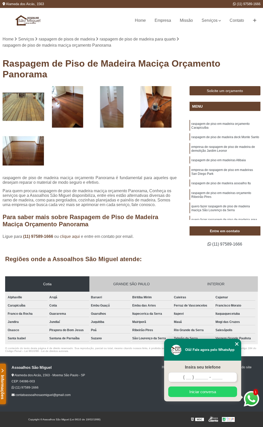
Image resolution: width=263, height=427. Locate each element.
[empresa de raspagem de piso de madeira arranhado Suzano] (156, 107)
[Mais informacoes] (254, 20)
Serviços (210, 20)
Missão (186, 20)
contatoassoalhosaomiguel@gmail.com (43, 395)
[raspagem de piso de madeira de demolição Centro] (23, 107)
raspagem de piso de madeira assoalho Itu (221, 183)
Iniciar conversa (202, 392)
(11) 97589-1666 (248, 4)
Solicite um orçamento (225, 91)
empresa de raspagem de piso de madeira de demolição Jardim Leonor (223, 148)
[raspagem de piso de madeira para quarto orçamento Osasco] (23, 151)
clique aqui (70, 236)
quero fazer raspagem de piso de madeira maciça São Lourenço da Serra (220, 208)
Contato (237, 20)
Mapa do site (241, 367)
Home (140, 20)
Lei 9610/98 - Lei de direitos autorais (46, 351)
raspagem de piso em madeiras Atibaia (218, 160)
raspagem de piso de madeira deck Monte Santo (225, 137)
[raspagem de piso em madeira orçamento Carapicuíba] (67, 107)
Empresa (163, 20)
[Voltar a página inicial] (28, 20)
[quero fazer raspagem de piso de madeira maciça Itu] (112, 107)
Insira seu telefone (203, 367)
